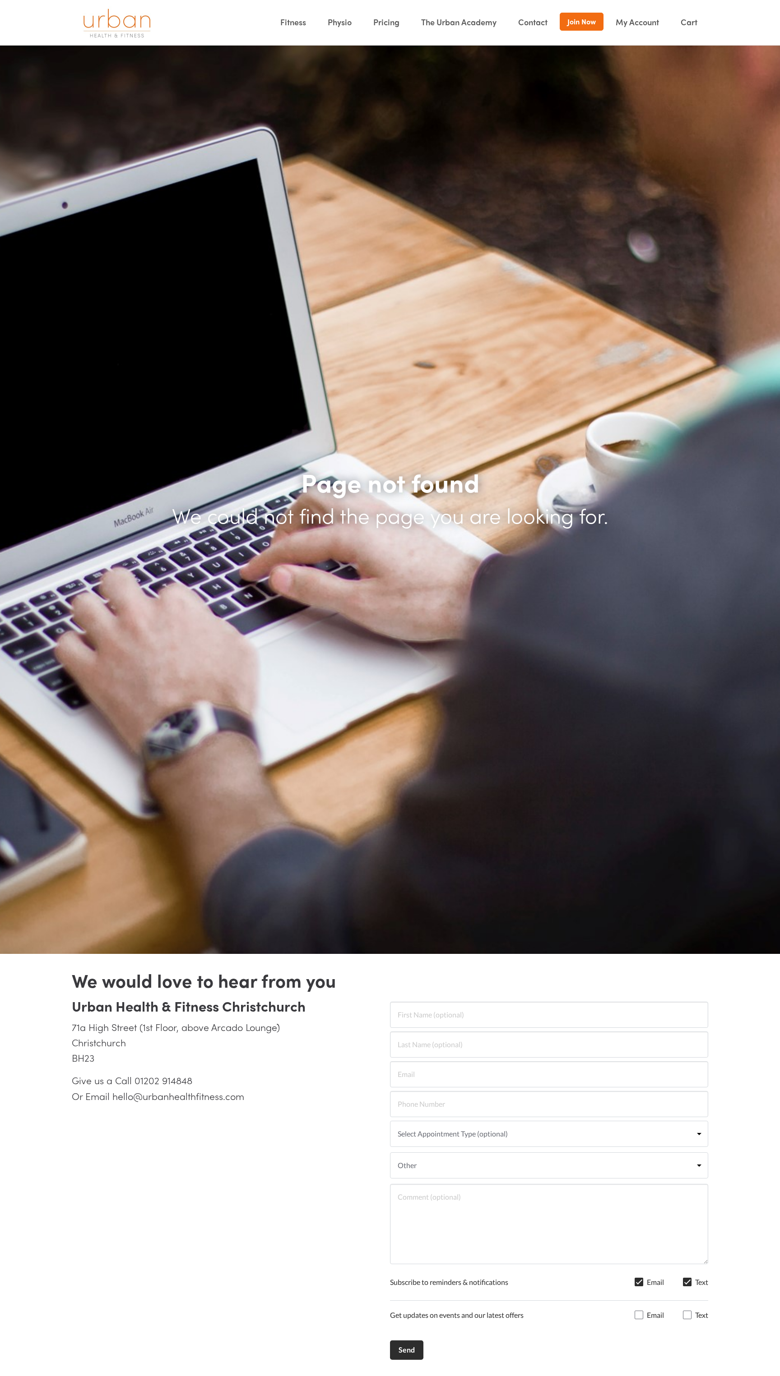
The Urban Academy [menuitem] (459, 22)
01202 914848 (163, 1080)
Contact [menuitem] (533, 22)
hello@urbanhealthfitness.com (178, 1096)
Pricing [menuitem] (386, 22)
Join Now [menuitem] (581, 21)
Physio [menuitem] (340, 22)
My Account (637, 22)
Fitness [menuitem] (293, 22)
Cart (689, 22)
